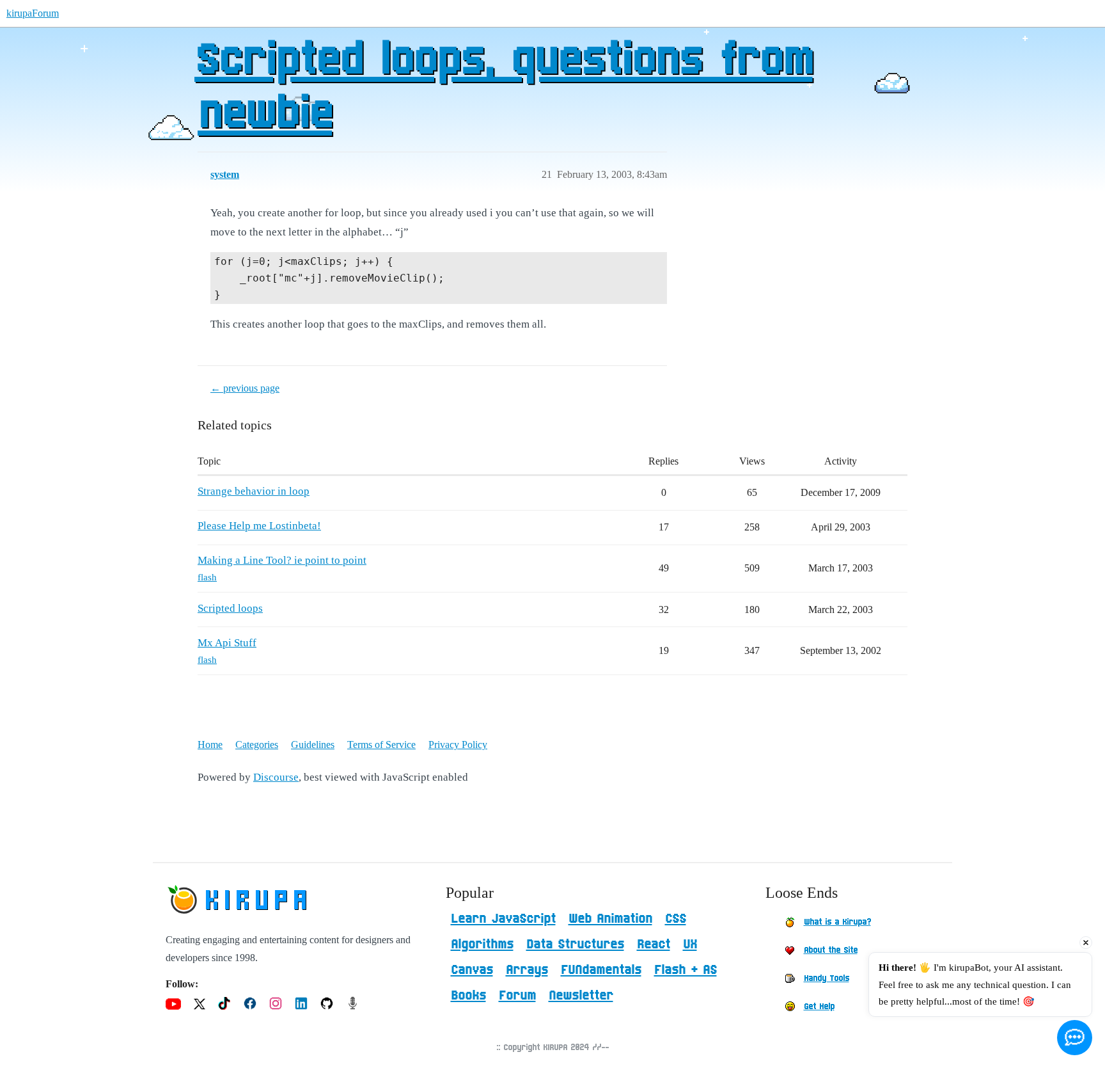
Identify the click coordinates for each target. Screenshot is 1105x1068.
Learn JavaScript (503, 919)
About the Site (831, 950)
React (653, 944)
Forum (517, 995)
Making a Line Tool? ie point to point (282, 560)
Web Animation (610, 919)
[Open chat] (1074, 1037)
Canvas (472, 970)
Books (468, 995)
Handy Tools (826, 978)
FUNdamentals (601, 970)
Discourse (276, 777)
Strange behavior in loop (254, 491)
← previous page (244, 388)
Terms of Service (381, 744)
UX (690, 944)
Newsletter (581, 995)
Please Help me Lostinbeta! (259, 526)
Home (210, 744)
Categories (256, 744)
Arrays (527, 970)
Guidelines (312, 744)
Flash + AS (685, 970)
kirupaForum (32, 13)
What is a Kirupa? (837, 922)
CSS (675, 919)
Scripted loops (230, 608)
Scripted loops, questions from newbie (503, 87)
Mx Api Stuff (227, 643)
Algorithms (482, 944)
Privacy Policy (457, 744)
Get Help (819, 1006)
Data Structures (575, 944)
